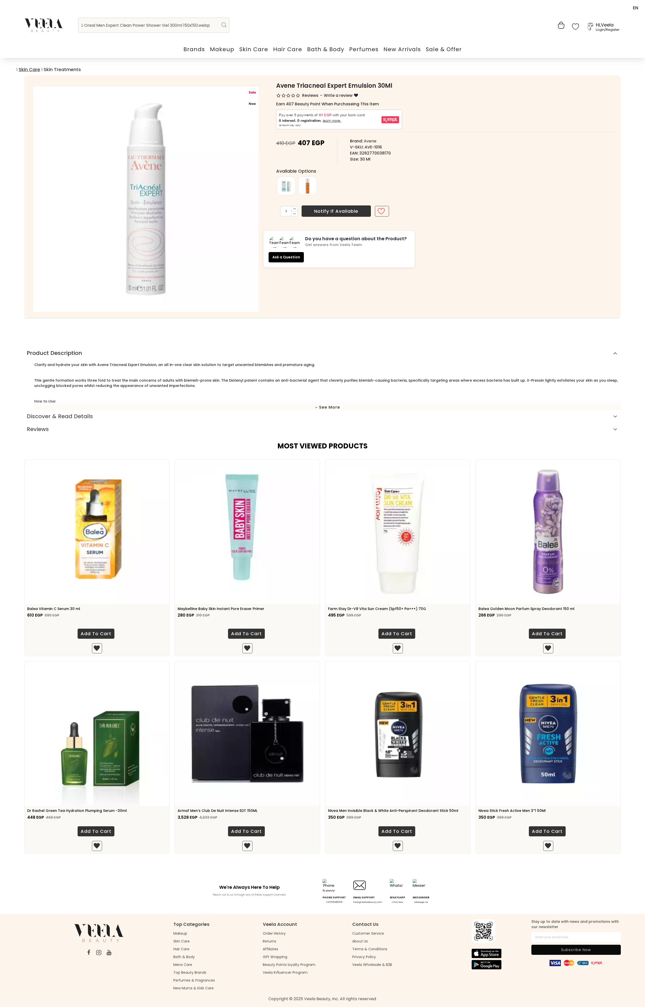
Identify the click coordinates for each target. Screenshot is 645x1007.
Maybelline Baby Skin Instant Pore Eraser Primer (221, 608)
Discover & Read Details (60, 416)
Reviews (38, 429)
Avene (370, 141)
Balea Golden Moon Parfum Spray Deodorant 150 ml (526, 608)
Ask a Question (286, 257)
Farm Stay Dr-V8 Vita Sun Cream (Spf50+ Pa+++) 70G (377, 608)
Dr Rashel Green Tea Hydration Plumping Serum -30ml (77, 810)
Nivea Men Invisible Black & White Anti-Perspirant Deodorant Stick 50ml (393, 810)
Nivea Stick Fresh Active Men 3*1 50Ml (512, 810)
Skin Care (29, 69)
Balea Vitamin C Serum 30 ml (53, 608)
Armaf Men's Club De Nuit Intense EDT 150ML (217, 810)
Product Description (54, 353)
